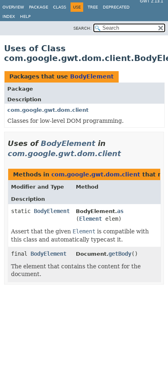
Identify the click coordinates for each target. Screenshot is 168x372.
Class (59, 7)
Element (90, 218)
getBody (119, 253)
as (120, 211)
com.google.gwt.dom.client (47, 110)
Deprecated (116, 7)
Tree (93, 7)
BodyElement (92, 76)
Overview (13, 7)
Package (38, 7)
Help (25, 16)
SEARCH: (82, 28)
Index (8, 16)
